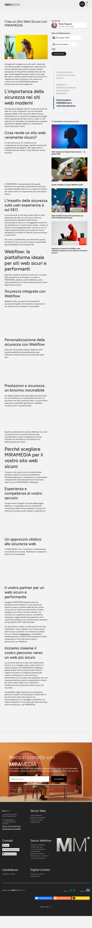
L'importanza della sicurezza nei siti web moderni (65, 75)
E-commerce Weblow (37, 849)
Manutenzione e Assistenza (39, 856)
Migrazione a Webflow (37, 845)
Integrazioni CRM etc (37, 854)
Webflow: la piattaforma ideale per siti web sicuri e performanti (66, 88)
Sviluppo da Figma (36, 847)
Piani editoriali (35, 876)
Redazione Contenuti (37, 874)
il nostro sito (24, 634)
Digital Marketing (36, 815)
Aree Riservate (35, 851)
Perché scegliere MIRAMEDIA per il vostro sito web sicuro (65, 103)
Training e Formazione (37, 858)
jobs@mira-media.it (8, 874)
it (87, 2)
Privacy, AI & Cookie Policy (11, 826)
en (87, 5)
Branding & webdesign (37, 818)
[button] (46, 907)
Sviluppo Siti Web (36, 820)
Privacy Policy (51, 785)
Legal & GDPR (35, 822)
